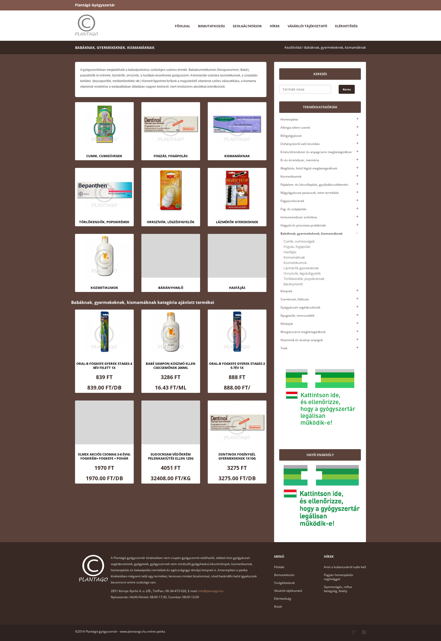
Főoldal (182, 26)
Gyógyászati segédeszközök (300, 307)
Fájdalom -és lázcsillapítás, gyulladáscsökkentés (314, 184)
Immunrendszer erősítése (298, 217)
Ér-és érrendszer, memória (299, 160)
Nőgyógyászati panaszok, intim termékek (309, 193)
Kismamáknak (294, 257)
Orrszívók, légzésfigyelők (302, 273)
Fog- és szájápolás (293, 209)
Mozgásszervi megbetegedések (303, 332)
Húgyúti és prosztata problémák (303, 225)
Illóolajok (286, 324)
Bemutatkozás (211, 26)
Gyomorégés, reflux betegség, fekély (338, 589)
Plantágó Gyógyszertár (95, 5)
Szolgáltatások (247, 26)
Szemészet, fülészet (294, 299)
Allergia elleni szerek (295, 127)
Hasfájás (290, 252)
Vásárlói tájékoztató (307, 26)
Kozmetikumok (290, 176)
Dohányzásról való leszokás (300, 144)
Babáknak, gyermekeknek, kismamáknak (335, 47)
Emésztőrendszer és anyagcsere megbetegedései (316, 152)
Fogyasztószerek (292, 201)
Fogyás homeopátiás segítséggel (338, 577)
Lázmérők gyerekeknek (301, 268)
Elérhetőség (346, 26)
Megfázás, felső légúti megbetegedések (308, 168)
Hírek (275, 26)
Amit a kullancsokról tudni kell (345, 567)
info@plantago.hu (210, 591)
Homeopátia (289, 119)
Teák (283, 348)
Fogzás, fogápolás (297, 246)
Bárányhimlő (293, 284)
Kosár (278, 606)
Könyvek (286, 291)
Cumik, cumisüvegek (299, 241)
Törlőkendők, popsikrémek (304, 279)
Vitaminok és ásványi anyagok (301, 340)
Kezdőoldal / (294, 47)
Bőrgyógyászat (291, 135)
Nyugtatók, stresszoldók (297, 315)
